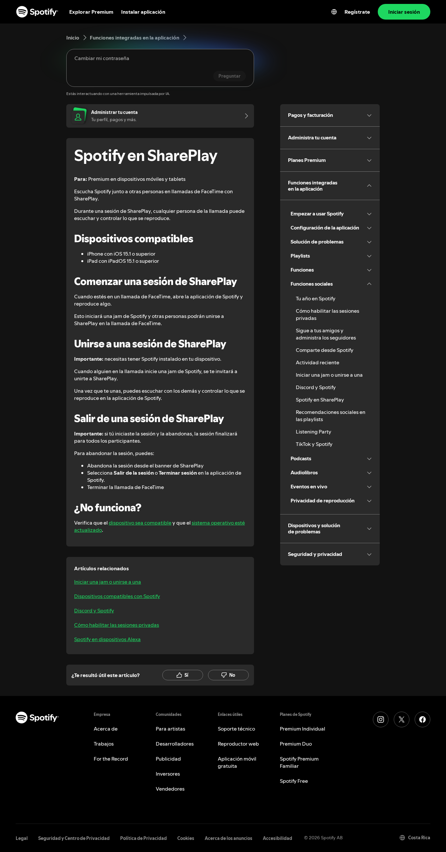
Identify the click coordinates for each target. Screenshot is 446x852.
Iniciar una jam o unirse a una (107, 581)
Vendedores (170, 788)
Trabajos (104, 743)
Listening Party (313, 431)
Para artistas (170, 728)
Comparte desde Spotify (324, 350)
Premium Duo (296, 743)
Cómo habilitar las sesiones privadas (116, 624)
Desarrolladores (175, 743)
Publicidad (168, 758)
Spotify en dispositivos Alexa (107, 639)
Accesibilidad (277, 838)
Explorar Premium (91, 11)
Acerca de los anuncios (228, 838)
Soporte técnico (236, 728)
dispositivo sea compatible (140, 522)
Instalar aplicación (143, 11)
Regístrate (357, 11)
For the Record (111, 758)
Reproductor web (238, 743)
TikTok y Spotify (314, 444)
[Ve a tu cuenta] (244, 116)
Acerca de (106, 728)
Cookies (185, 838)
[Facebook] (422, 719)
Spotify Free (294, 780)
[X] (401, 719)
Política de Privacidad (143, 838)
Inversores (168, 773)
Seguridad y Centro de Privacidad (74, 838)
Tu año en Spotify (315, 298)
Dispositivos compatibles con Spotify (117, 596)
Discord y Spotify (94, 610)
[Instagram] (381, 719)
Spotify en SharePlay (320, 399)
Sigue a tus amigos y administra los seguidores (326, 334)
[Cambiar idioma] (334, 12)
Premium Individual (302, 728)
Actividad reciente (317, 362)
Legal (22, 838)
